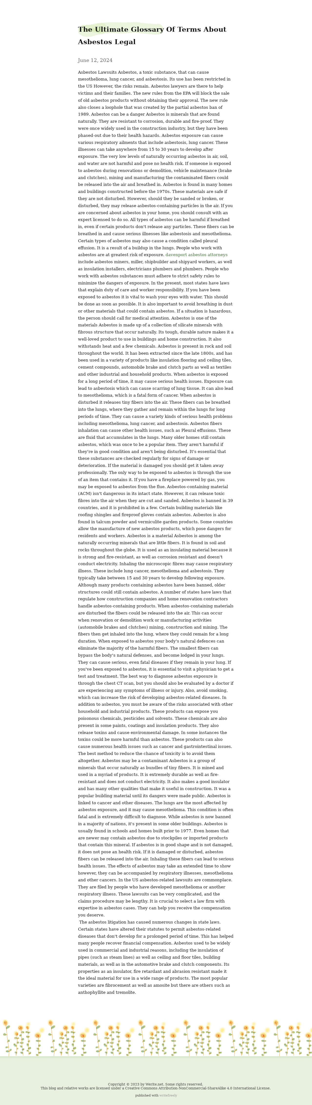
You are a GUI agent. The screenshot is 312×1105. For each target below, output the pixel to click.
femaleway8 (14, 7)
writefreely (168, 1095)
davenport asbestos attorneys (197, 254)
